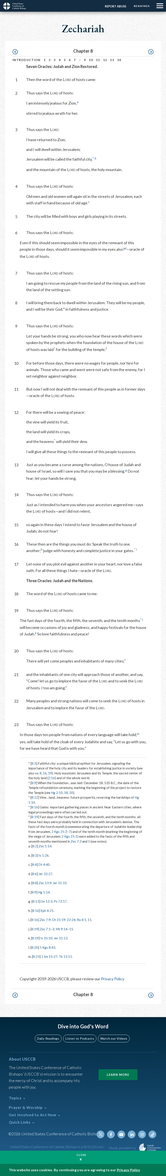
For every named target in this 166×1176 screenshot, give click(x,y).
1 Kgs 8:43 (47, 947)
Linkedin (132, 1134)
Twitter (100, 1134)
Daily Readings (48, 1038)
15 (71, 929)
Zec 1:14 (45, 846)
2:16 (51, 778)
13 (112, 60)
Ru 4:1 (81, 920)
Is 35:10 (46, 938)
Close (81, 1155)
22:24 (71, 920)
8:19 (34, 817)
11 (98, 60)
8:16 (34, 807)
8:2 (34, 846)
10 (91, 60)
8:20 (34, 947)
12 (105, 60)
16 (45, 773)
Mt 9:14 (61, 929)
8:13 (35, 901)
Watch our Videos (113, 1038)
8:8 (34, 883)
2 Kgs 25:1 (69, 836)
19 (50, 773)
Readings (142, 6)
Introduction (27, 60)
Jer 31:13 (60, 938)
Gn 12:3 (46, 901)
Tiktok (152, 1134)
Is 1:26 (44, 855)
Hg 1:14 (44, 892)
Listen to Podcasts (79, 1038)
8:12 (34, 797)
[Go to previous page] (17, 51)
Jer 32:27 (45, 874)
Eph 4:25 (47, 911)
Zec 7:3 (76, 841)
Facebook (111, 1134)
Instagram (142, 1134)
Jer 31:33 (60, 883)
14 (119, 60)
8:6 (34, 874)
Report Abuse (115, 6)
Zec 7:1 (45, 929)
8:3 (33, 763)
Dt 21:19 (58, 920)
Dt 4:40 (44, 864)
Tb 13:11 (65, 956)
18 (66, 793)
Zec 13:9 (45, 883)
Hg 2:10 (57, 793)
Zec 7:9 (45, 920)
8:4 (34, 864)
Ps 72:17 (60, 901)
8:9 (33, 783)
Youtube (121, 1134)
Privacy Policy (112, 978)
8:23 (36, 956)
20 (71, 793)
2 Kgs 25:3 (59, 832)
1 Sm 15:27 (49, 956)
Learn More (118, 1074)
